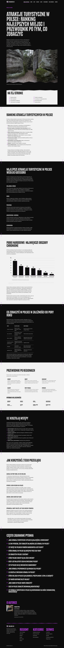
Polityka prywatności (50, 637)
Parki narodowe (45, 1)
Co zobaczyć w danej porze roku (41, 98)
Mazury (41, 1)
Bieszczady (37, 1)
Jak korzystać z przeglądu (15, 102)
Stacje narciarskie (51, 1)
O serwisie (56, 1)
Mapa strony (48, 638)
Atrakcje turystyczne (26, 1)
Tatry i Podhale (22, 632)
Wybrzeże (21, 633)
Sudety (34, 1)
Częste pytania (37, 102)
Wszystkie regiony (49, 633)
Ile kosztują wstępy (38, 100)
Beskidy (31, 1)
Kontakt (47, 635)
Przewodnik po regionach (15, 100)
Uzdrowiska (35, 635)
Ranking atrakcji (13, 97)
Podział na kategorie (38, 97)
